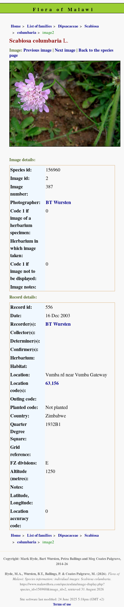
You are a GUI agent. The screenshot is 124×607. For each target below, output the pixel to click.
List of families (39, 26)
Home (16, 26)
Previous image (37, 50)
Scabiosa (92, 26)
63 (47, 382)
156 (55, 382)
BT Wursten (58, 202)
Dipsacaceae (68, 26)
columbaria (26, 32)
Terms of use (62, 604)
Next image (65, 50)
